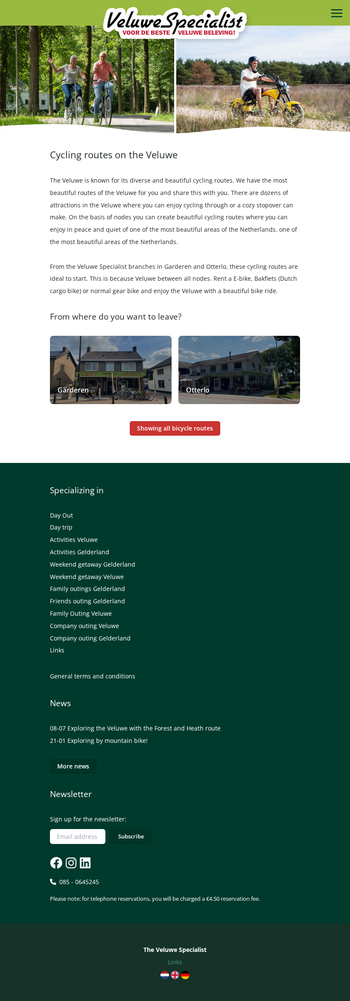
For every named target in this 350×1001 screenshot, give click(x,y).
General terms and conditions (92, 676)
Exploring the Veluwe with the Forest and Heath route (144, 728)
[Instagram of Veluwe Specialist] (70, 862)
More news (73, 766)
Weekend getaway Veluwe (87, 577)
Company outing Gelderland (90, 638)
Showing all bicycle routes (175, 428)
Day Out (61, 515)
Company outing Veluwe (84, 626)
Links (57, 650)
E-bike (242, 278)
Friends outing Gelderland (87, 601)
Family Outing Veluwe (81, 613)
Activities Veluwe (74, 539)
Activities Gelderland (79, 552)
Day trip (61, 527)
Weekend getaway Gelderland (92, 564)
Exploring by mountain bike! (107, 740)
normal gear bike (114, 291)
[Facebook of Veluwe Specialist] (56, 862)
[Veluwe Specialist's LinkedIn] (84, 862)
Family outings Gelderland (87, 589)
